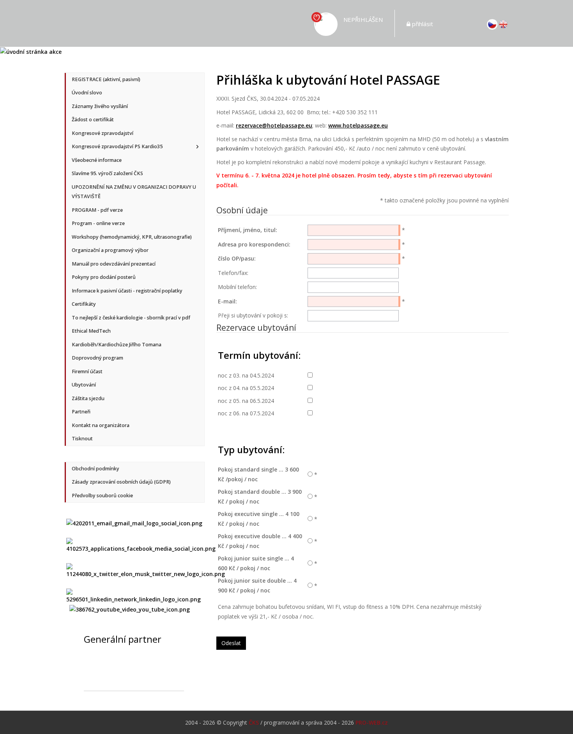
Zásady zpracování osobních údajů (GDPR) (121, 482)
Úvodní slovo (87, 92)
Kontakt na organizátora (100, 425)
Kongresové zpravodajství (102, 133)
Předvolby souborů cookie (102, 495)
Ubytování (84, 384)
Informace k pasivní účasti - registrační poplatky (127, 290)
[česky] (492, 23)
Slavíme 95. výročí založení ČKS (107, 173)
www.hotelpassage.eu (358, 125)
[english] (503, 23)
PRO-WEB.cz (371, 722)
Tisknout (82, 438)
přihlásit (422, 24)
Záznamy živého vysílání (100, 106)
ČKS (254, 722)
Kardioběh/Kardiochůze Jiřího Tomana (116, 344)
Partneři (81, 411)
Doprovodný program (97, 358)
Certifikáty (84, 304)
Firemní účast (87, 371)
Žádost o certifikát (93, 119)
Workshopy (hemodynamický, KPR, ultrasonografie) (132, 237)
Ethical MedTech (91, 331)
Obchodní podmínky (95, 468)
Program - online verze (98, 223)
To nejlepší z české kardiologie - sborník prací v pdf (131, 317)
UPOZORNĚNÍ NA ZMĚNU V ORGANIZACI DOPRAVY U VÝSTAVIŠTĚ (134, 192)
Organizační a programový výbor (110, 250)
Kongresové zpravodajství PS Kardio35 (117, 146)
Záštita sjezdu (88, 398)
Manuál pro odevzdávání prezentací (114, 264)
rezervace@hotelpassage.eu (274, 125)
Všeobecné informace (97, 160)
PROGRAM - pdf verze (97, 210)
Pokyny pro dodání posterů (104, 277)
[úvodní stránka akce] (31, 51)
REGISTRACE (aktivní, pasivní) (106, 79)
